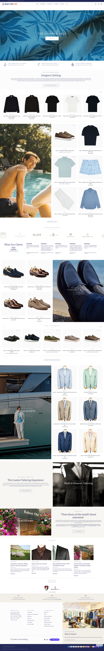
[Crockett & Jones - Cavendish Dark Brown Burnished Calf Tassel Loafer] (39, 272)
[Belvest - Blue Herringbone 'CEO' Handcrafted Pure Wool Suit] (65, 441)
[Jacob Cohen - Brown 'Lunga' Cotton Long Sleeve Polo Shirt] (31, 104)
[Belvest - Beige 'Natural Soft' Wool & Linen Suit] (90, 441)
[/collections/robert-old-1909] (17, 235)
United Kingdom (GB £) (8, 646)
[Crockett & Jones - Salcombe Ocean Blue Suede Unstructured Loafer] (13, 272)
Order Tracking (47, 618)
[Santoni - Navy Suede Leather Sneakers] (31, 338)
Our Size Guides (30, 624)
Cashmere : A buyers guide (32, 614)
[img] (13, 249)
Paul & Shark (94, 524)
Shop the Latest (26, 173)
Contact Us (46, 612)
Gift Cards (29, 616)
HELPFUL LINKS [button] (30, 610)
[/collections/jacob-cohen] (84, 235)
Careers (26, 649)
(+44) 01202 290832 (57, 599)
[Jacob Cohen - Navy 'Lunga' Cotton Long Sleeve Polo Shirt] (11, 104)
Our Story (29, 618)
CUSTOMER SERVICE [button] (48, 610)
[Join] (100, 640)
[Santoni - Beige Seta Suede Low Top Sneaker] (72, 338)
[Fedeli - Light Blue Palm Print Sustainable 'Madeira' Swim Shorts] (90, 167)
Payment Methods (48, 616)
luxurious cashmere (92, 525)
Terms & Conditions (21, 649)
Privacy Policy (14, 649)
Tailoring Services (30, 620)
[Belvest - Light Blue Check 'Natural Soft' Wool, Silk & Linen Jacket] (65, 377)
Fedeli (88, 524)
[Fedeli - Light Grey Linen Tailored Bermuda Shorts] (65, 199)
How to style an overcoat (39, 564)
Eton (77, 524)
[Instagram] (49, 639)
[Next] (101, 92)
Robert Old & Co (6, 649)
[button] (37, 4)
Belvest (63, 525)
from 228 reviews (12, 251)
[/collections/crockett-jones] (34, 235)
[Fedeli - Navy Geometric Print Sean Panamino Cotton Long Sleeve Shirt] (90, 199)
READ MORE (25, 524)
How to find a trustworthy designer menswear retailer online (82, 565)
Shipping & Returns (48, 622)
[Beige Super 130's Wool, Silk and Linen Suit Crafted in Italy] (65, 409)
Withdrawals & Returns (49, 626)
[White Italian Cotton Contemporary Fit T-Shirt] (72, 104)
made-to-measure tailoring (87, 521)
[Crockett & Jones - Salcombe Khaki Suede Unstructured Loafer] (39, 304)
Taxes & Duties (47, 624)
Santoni (98, 524)
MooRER (84, 524)
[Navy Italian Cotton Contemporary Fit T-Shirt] (92, 104)
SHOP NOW (51, 38)
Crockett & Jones (73, 524)
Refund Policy (47, 620)
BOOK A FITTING (78, 487)
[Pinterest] (47, 639)
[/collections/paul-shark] (67, 235)
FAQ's (45, 614)
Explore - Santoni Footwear (52, 359)
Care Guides (29, 612)
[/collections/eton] (51, 235)
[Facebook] (44, 639)
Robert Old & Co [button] (15, 610)
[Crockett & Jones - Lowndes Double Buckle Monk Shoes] (13, 304)
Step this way (78, 293)
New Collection (52, 221)
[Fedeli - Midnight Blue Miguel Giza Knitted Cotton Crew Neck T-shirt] (90, 136)
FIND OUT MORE (25, 490)
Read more (13, 573)
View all (52, 581)
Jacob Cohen (80, 524)
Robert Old (76, 525)
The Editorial (29, 622)
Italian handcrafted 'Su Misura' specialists (50, 65)
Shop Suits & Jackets (26, 415)
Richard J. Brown (59, 525)
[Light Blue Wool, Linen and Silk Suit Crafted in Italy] (90, 409)
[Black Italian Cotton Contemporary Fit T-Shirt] (52, 104)
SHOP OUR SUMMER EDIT (50, 85)
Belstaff (90, 524)
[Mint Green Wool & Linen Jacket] (90, 377)
